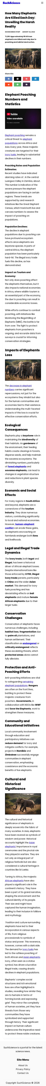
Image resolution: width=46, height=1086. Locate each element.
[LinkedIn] (35, 79)
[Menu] (42, 3)
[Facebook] (8, 79)
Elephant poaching (15, 135)
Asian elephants (31, 957)
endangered (30, 643)
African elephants (14, 880)
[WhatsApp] (17, 84)
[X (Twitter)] (17, 79)
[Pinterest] (26, 79)
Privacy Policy (23, 1069)
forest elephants (17, 466)
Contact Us (23, 1073)
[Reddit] (8, 84)
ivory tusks (10, 154)
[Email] (26, 84)
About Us (23, 1065)
